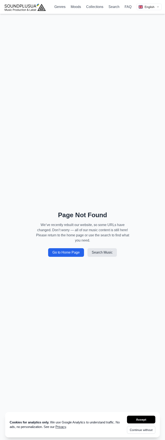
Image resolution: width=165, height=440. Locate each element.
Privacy (60, 427)
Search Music (102, 252)
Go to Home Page (66, 252)
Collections (94, 7)
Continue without (141, 430)
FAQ (128, 7)
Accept (141, 419)
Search (113, 7)
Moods (76, 7)
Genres (60, 7)
